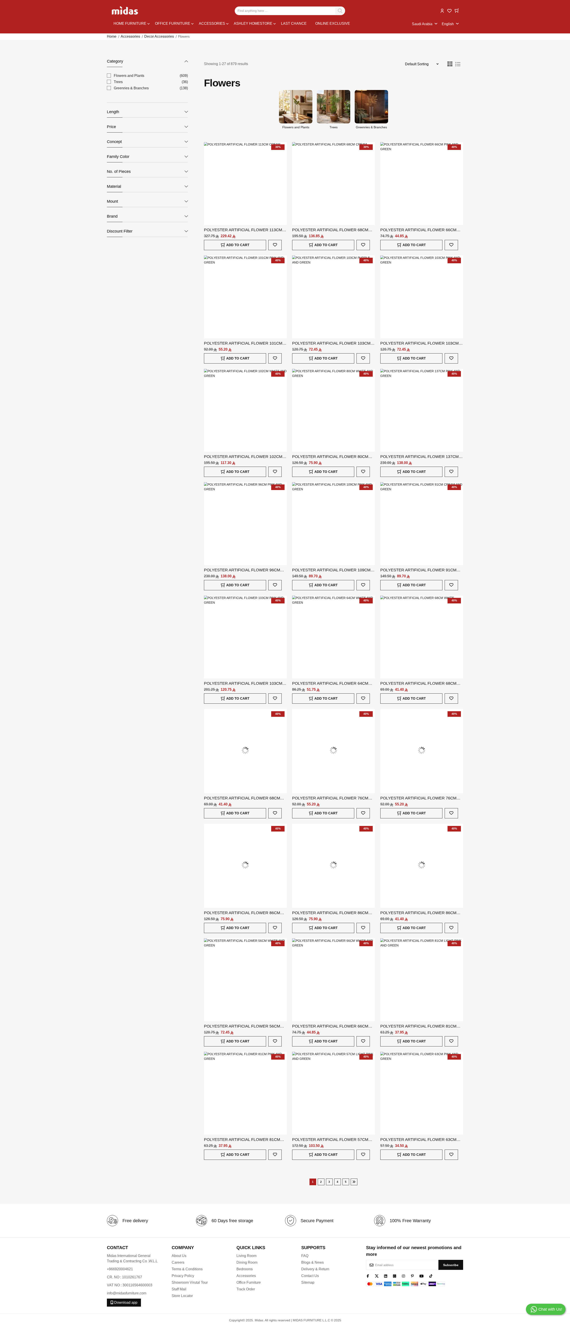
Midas (259, 1320)
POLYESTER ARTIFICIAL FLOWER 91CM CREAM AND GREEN (418, 570)
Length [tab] (113, 112)
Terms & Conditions (187, 1269)
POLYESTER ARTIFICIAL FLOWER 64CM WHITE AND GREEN (330, 683)
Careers (178, 1262)
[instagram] (403, 1275)
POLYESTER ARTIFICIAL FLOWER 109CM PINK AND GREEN (331, 570)
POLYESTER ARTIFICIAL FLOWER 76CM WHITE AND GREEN (330, 798)
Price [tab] (111, 127)
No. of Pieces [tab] (119, 171)
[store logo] (125, 11)
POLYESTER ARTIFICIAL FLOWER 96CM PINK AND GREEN (242, 570)
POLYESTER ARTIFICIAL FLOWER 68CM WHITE (418, 683)
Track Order (245, 1289)
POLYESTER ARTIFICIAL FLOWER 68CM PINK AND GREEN (242, 798)
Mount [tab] (112, 201)
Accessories (130, 36)
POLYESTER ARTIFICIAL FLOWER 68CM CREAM (330, 230)
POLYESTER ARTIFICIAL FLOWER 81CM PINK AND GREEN (242, 1139)
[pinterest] (412, 1275)
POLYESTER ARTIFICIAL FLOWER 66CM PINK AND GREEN (418, 230)
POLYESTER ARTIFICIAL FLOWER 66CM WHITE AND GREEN (330, 1026)
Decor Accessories (159, 36)
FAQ (304, 1256)
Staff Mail (179, 1289)
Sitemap (307, 1282)
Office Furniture (248, 1282)
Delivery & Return (315, 1269)
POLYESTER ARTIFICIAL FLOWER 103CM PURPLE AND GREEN (331, 343)
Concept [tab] (114, 141)
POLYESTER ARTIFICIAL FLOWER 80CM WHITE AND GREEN (330, 456)
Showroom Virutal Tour (190, 1282)
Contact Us (310, 1276)
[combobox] (290, 10)
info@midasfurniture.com (126, 1293)
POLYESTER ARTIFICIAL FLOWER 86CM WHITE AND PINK (242, 913)
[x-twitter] (377, 1275)
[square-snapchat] (394, 1275)
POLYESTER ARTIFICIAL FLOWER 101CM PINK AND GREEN (243, 343)
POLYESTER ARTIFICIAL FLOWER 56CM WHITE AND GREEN (242, 1026)
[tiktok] (431, 1275)
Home (111, 36)
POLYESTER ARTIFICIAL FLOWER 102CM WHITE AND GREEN (243, 456)
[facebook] (368, 1275)
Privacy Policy (183, 1276)
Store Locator (182, 1296)
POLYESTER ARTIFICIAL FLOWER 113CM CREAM (243, 230)
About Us (179, 1256)
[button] (442, 10)
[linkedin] (385, 1275)
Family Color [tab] (118, 156)
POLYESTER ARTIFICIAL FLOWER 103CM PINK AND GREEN (419, 343)
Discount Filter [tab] (119, 231)
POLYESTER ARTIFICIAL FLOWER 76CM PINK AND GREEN (418, 798)
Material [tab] (114, 186)
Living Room (246, 1256)
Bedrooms (244, 1269)
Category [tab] (115, 61)
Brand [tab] (112, 216)
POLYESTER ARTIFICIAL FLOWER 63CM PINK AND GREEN (418, 1139)
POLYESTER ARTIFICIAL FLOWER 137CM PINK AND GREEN (419, 456)
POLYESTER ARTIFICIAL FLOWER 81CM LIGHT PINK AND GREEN (418, 1026)
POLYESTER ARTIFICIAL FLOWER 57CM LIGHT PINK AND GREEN (330, 1139)
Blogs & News (312, 1262)
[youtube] (421, 1275)
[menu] (263, 24)
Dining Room (246, 1262)
